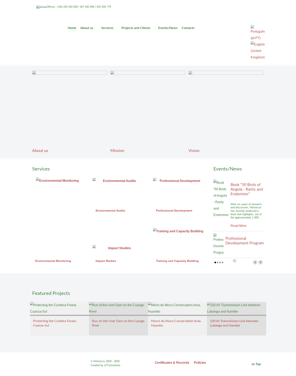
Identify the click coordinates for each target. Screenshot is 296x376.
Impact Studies (106, 260)
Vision (194, 151)
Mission (117, 151)
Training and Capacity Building (177, 260)
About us (40, 151)
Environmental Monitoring (53, 260)
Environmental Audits (110, 210)
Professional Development (174, 210)
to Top (257, 364)
